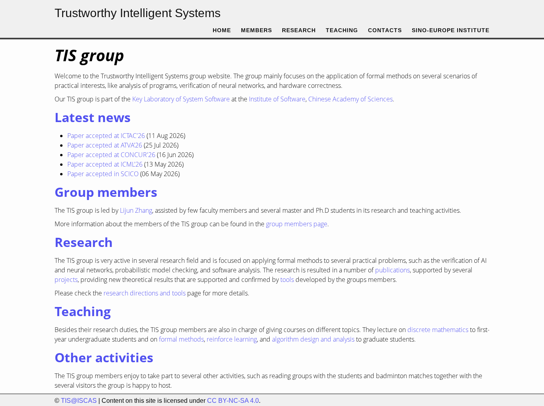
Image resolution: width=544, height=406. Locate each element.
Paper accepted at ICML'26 (105, 164)
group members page (296, 224)
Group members (106, 191)
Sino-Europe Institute (450, 30)
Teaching (342, 30)
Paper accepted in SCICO (103, 173)
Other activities (104, 357)
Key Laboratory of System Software (181, 99)
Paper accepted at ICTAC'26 (106, 135)
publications (392, 270)
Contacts (385, 30)
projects (66, 279)
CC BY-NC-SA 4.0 (233, 400)
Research (299, 30)
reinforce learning (232, 339)
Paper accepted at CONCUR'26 (111, 154)
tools (287, 279)
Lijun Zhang (136, 210)
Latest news (93, 117)
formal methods (181, 339)
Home (222, 30)
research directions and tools (145, 293)
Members (256, 30)
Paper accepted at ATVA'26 (104, 145)
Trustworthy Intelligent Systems (138, 12)
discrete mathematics (437, 329)
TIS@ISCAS (79, 400)
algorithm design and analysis (313, 339)
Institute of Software (277, 99)
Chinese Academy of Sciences (350, 99)
